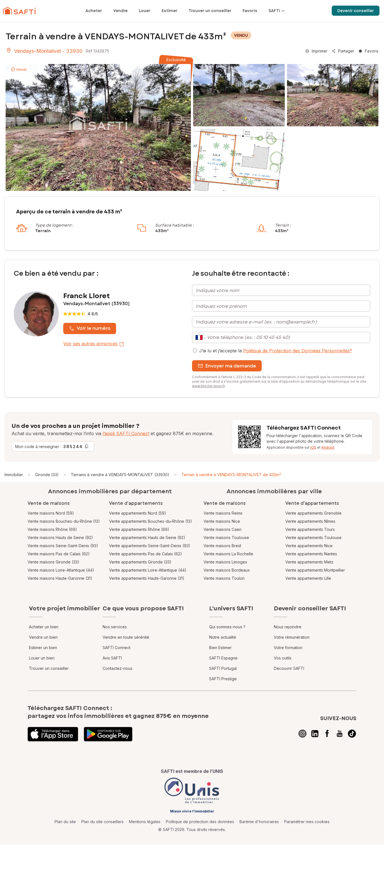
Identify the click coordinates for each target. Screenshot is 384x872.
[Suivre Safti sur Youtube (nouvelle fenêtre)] (339, 733)
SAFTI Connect (116, 647)
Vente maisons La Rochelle (228, 553)
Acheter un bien (43, 626)
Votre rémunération (292, 637)
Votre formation (288, 647)
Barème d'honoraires (259, 821)
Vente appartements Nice (309, 545)
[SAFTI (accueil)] (19, 10)
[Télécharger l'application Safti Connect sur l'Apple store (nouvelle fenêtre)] (53, 734)
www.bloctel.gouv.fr (208, 386)
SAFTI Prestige (223, 678)
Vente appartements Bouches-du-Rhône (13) (150, 521)
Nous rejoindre (287, 626)
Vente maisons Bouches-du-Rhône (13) (64, 521)
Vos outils (283, 658)
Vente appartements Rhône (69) (139, 529)
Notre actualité (222, 637)
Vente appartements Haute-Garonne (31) (146, 578)
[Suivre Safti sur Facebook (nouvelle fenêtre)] (327, 733)
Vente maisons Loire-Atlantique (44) (61, 570)
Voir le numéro (93, 328)
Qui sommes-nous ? (227, 626)
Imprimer (319, 51)
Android (327, 447)
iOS (313, 447)
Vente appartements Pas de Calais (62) (145, 553)
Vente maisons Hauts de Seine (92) (60, 537)
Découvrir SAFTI (289, 668)
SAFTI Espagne (223, 658)
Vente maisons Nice (222, 521)
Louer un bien (42, 658)
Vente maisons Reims (223, 513)
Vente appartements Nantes (311, 553)
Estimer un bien (43, 647)
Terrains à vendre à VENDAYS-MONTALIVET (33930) (120, 474)
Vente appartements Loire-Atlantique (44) (147, 570)
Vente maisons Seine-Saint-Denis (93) (63, 545)
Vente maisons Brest (222, 545)
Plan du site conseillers (102, 821)
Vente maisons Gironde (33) (53, 562)
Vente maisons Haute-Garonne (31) (60, 578)
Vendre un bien (43, 637)
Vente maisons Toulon (224, 578)
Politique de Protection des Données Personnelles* (297, 350)
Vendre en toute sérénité (126, 637)
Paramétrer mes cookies (306, 821)
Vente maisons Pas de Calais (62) (59, 553)
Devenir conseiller (355, 10)
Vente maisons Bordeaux (227, 570)
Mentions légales (145, 821)
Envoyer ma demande (230, 366)
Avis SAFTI (112, 658)
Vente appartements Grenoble (313, 513)
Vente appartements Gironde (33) (140, 562)
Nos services (115, 626)
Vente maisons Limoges (225, 562)
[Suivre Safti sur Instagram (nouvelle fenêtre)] (302, 733)
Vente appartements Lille (308, 578)
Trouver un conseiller (49, 668)
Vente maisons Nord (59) (51, 513)
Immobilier (13, 474)
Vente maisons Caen (222, 529)
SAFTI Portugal (223, 668)
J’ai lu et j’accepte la (275, 350)
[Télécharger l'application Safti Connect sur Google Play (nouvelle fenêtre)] (108, 734)
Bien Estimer (220, 647)
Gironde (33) (47, 474)
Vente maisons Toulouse (226, 537)
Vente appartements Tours (310, 529)
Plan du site (65, 821)
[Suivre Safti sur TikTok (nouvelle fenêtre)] (351, 733)
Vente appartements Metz (309, 562)
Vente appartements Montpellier (315, 570)
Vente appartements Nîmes (310, 521)
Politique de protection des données (200, 821)
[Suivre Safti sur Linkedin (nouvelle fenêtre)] (314, 733)
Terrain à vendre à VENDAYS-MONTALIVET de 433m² (231, 474)
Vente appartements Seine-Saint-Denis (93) (149, 545)
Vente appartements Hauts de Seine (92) (147, 537)
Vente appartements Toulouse (313, 537)
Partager (346, 51)
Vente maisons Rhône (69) (52, 529)
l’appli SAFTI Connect (126, 433)
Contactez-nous (117, 668)
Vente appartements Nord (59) (137, 513)
